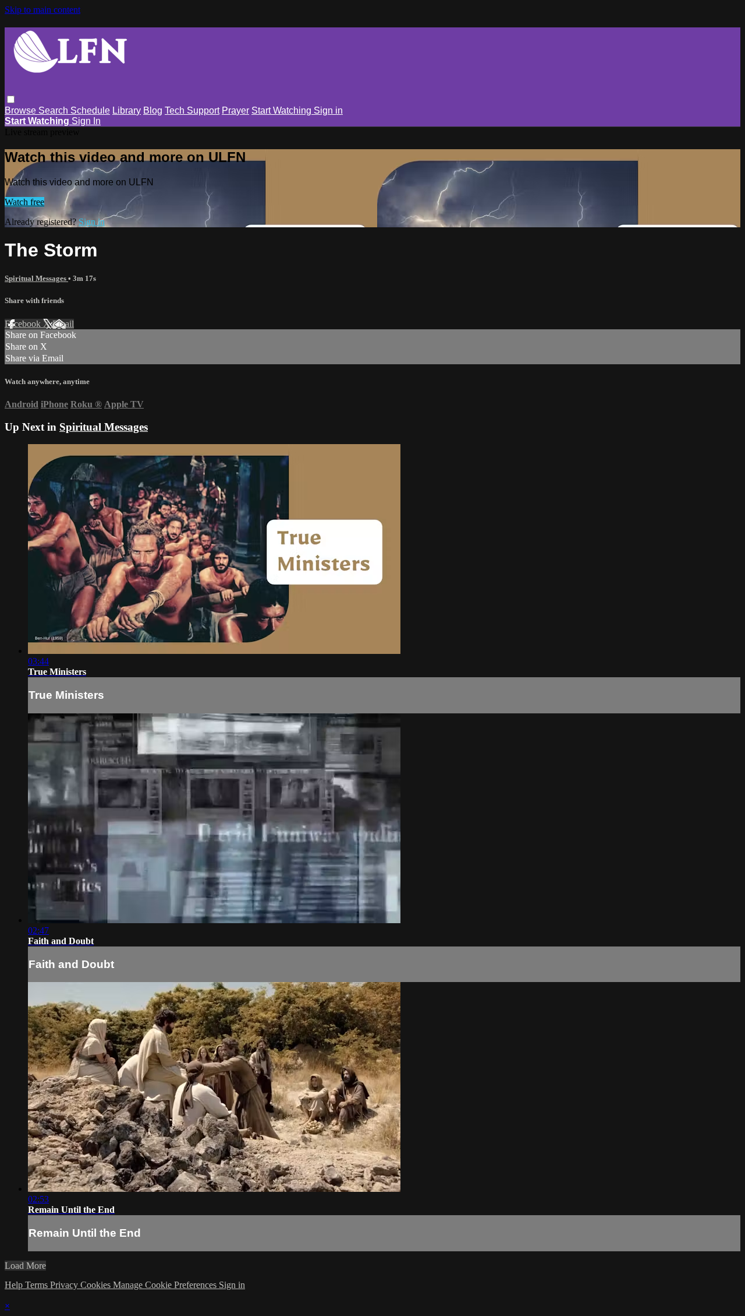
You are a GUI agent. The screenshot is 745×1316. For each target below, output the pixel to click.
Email (63, 324)
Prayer (235, 110)
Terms (37, 1285)
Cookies (96, 1285)
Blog (152, 110)
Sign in (328, 110)
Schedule (90, 110)
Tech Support (192, 110)
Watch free (24, 202)
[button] (11, 99)
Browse (21, 110)
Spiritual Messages (36, 278)
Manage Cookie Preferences (166, 1285)
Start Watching (282, 110)
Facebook (24, 324)
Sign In (86, 121)
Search (54, 110)
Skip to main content (42, 10)
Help (15, 1285)
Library (126, 110)
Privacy (65, 1285)
